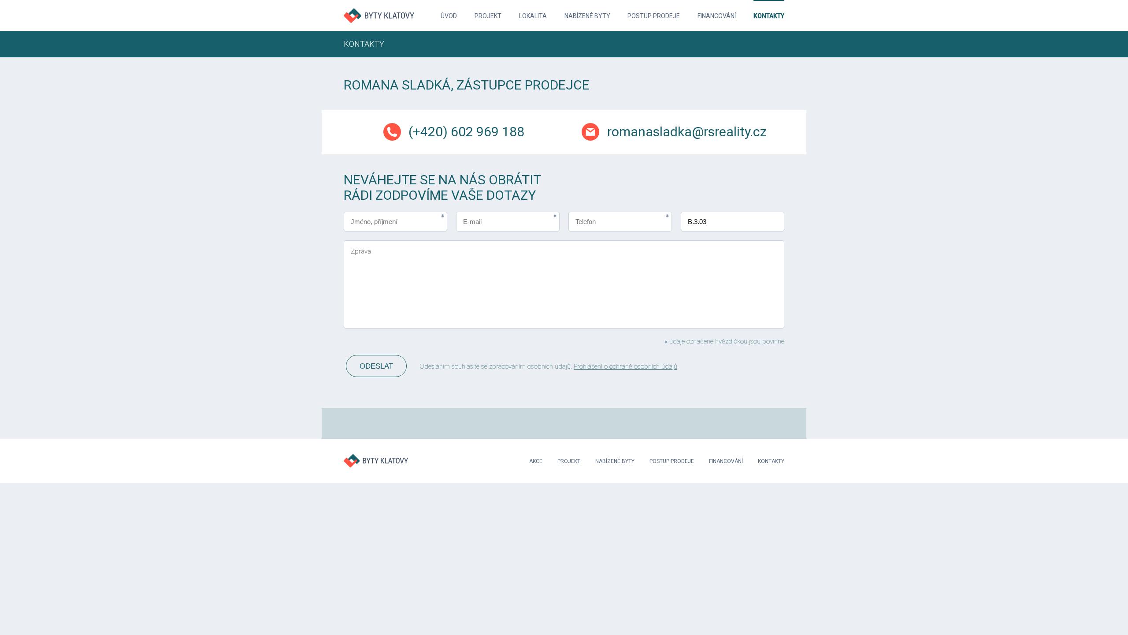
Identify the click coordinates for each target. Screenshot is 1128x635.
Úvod (449, 15)
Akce (535, 461)
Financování (717, 15)
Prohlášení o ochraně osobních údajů (625, 366)
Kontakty (768, 15)
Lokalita (533, 15)
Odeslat (376, 366)
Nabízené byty (587, 15)
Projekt (488, 15)
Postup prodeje (653, 15)
